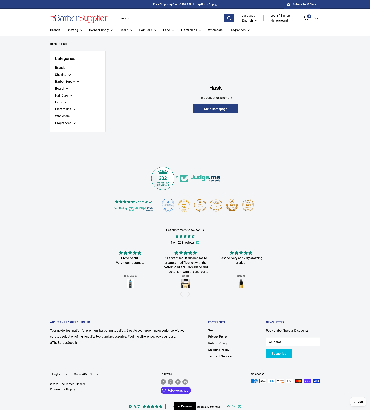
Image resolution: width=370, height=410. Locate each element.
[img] (185, 236)
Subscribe (279, 353)
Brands (55, 30)
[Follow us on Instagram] (170, 382)
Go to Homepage (215, 109)
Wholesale (215, 30)
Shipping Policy (218, 349)
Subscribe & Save (304, 4)
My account (279, 20)
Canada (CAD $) (83, 374)
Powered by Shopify (62, 389)
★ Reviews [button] (185, 406)
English (56, 374)
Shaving (72, 30)
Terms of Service (220, 356)
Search (213, 330)
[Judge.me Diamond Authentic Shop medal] (168, 205)
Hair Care (145, 30)
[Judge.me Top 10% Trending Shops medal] (248, 205)
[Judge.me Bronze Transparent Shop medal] (200, 205)
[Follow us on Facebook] (163, 382)
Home (53, 43)
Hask (64, 43)
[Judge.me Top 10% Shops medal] (232, 205)
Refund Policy (217, 343)
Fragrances (237, 30)
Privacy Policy (218, 336)
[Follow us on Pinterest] (178, 382)
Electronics (189, 30)
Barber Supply (99, 30)
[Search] (229, 18)
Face (166, 30)
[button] (182, 294)
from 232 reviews (183, 242)
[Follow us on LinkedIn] (185, 382)
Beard (124, 30)
